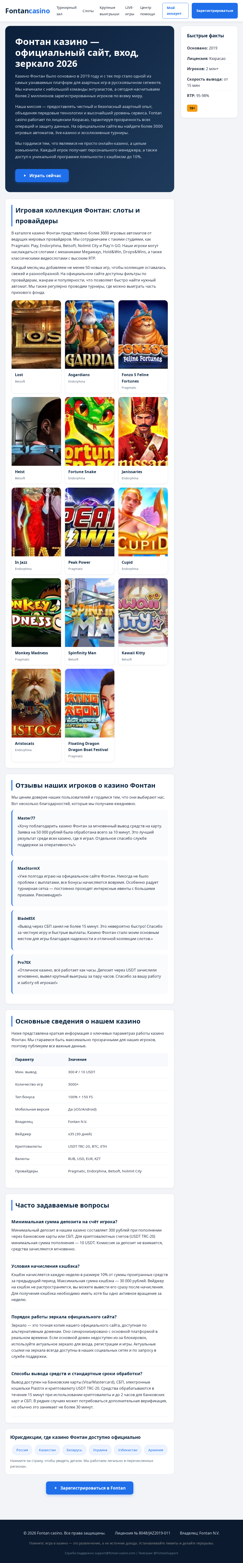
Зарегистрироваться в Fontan (93, 1488)
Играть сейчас (45, 175)
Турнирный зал (66, 10)
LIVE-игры (129, 10)
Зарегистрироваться (214, 10)
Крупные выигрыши (109, 10)
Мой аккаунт (174, 10)
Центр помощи (147, 10)
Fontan (27, 10)
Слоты (88, 10)
